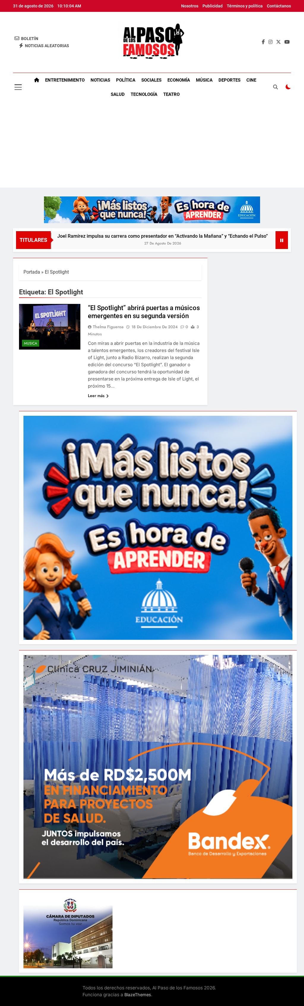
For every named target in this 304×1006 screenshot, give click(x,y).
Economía (178, 80)
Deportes (229, 80)
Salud (118, 94)
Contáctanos (279, 6)
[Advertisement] (152, 146)
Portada (31, 272)
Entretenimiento (65, 80)
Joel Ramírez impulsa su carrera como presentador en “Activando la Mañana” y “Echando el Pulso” (120, 236)
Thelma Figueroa (108, 327)
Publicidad (212, 6)
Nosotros (189, 6)
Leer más (96, 396)
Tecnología (144, 94)
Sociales (151, 80)
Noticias (100, 80)
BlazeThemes (137, 994)
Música (204, 80)
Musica (30, 343)
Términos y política (245, 6)
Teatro (171, 94)
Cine (251, 80)
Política (125, 80)
